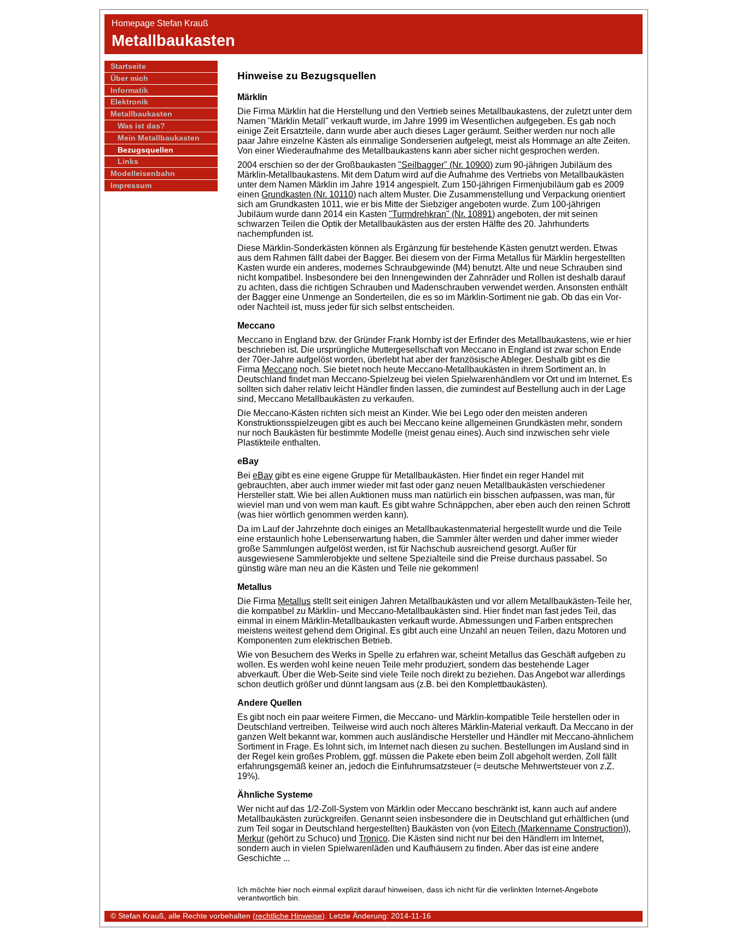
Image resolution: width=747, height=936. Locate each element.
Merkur (250, 838)
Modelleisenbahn (142, 173)
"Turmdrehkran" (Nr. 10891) (442, 214)
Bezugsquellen (145, 150)
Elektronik (129, 102)
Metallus (294, 601)
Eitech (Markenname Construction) (558, 828)
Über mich (129, 78)
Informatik (129, 90)
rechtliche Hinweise (288, 916)
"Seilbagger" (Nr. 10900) (445, 164)
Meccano (279, 369)
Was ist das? (141, 126)
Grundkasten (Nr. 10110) (308, 194)
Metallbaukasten (141, 114)
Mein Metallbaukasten (159, 138)
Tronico (373, 838)
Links (128, 161)
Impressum (130, 186)
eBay (263, 475)
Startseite (128, 66)
